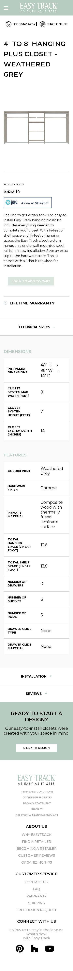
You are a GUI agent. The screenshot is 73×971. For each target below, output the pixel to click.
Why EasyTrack (37, 835)
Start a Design (36, 748)
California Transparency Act (37, 815)
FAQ (36, 889)
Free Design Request (36, 910)
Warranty (37, 896)
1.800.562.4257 (23, 24)
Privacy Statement (37, 803)
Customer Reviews (36, 855)
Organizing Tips (36, 862)
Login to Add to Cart (31, 281)
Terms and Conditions (37, 791)
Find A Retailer (36, 842)
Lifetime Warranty (32, 303)
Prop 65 (37, 809)
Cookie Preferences (37, 797)
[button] (62, 960)
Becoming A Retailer (37, 849)
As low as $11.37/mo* (34, 203)
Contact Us (36, 882)
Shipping (36, 903)
